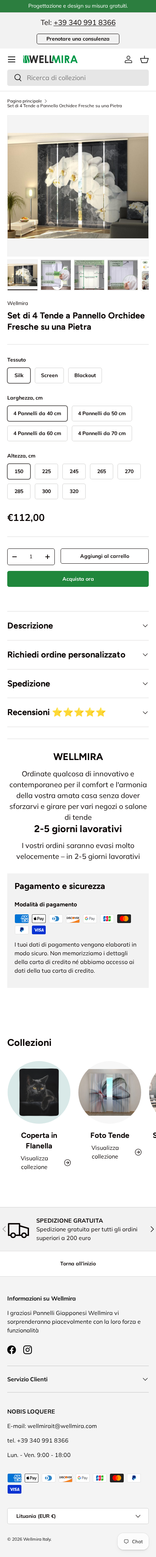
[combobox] (78, 78)
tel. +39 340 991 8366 (38, 1440)
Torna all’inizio (78, 1263)
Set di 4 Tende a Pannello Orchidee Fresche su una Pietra (64, 106)
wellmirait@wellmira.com (62, 1425)
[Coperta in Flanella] (39, 1092)
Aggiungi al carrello (104, 556)
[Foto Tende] (109, 1092)
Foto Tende (110, 1135)
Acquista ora (78, 579)
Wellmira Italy (36, 1539)
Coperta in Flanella (39, 1140)
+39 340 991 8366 (85, 22)
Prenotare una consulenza (78, 39)
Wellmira (17, 303)
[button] (144, 59)
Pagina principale (24, 101)
